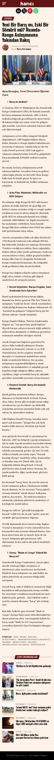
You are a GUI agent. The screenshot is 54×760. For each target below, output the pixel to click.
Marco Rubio (20, 642)
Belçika (33, 637)
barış (23, 637)
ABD (16, 637)
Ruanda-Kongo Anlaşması (16, 645)
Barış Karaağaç (24, 49)
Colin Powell (9, 640)
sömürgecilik (38, 645)
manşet (7, 642)
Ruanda (32, 642)
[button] (4, 3)
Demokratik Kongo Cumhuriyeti (34, 640)
